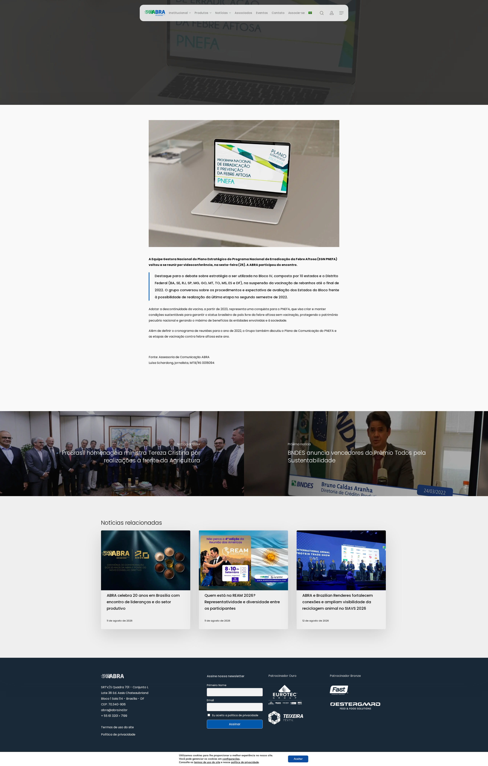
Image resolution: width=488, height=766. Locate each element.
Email (210, 700)
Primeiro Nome (216, 685)
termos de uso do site (207, 762)
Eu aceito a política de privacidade (235, 715)
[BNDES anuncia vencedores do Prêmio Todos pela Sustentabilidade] (366, 453)
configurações (231, 759)
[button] (341, 13)
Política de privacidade (118, 734)
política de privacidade (245, 762)
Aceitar (298, 759)
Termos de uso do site (117, 727)
